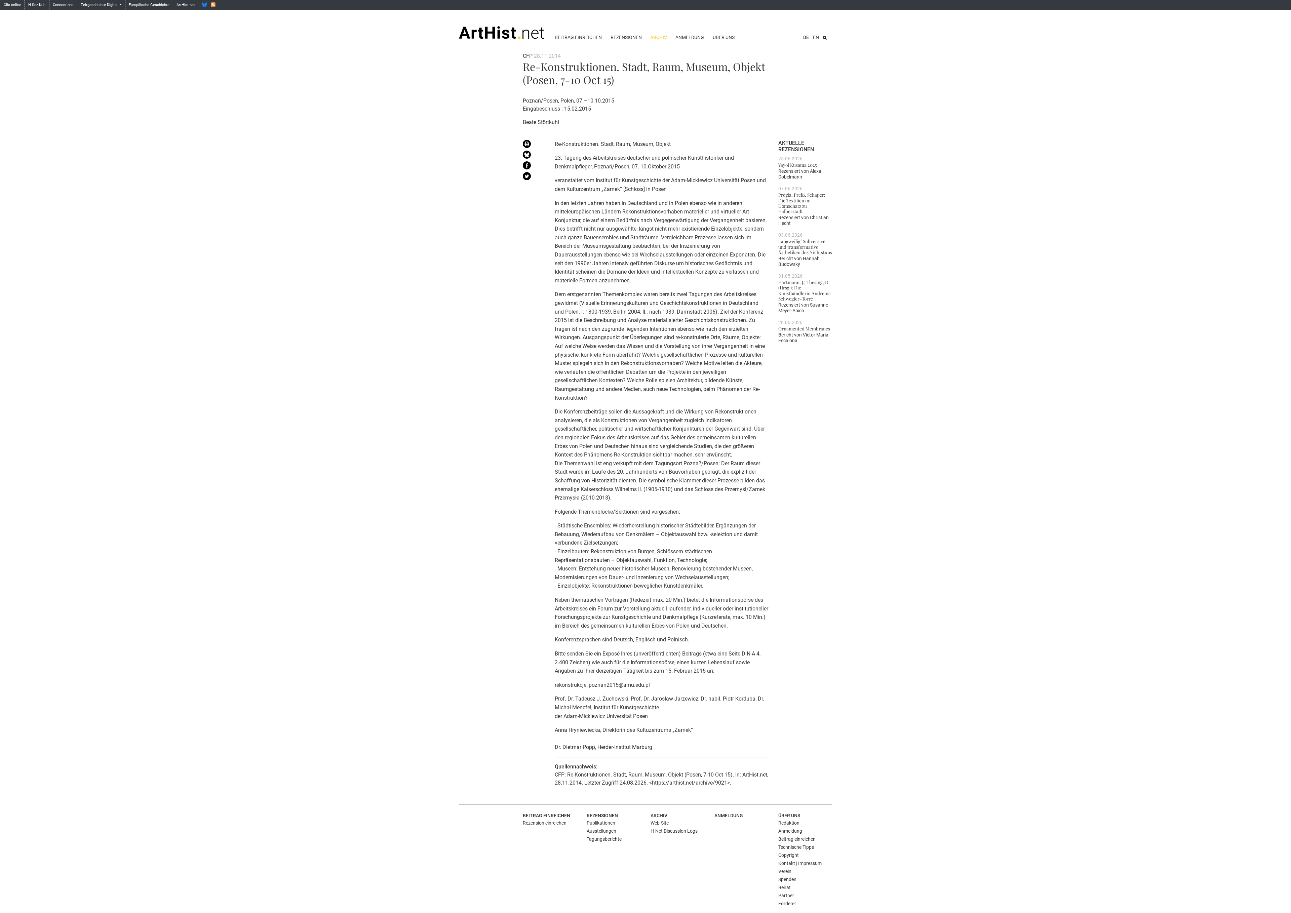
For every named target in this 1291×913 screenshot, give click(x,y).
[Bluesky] (204, 4)
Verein (784, 871)
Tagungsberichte (604, 839)
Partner (786, 895)
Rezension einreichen (544, 823)
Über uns (724, 37)
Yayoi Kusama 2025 (797, 165)
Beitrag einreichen (578, 37)
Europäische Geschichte (149, 5)
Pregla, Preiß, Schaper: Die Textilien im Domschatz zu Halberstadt (801, 203)
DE (806, 37)
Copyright (788, 855)
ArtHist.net (186, 5)
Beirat (784, 887)
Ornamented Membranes (804, 328)
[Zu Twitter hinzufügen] (534, 177)
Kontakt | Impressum (800, 863)
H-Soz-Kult (37, 5)
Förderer (787, 903)
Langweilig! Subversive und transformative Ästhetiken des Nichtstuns (805, 246)
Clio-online (12, 5)
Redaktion (788, 823)
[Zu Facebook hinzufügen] (534, 166)
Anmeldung (689, 37)
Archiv (658, 37)
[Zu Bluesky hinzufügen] (534, 156)
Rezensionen (626, 37)
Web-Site (660, 823)
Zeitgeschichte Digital (100, 5)
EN (816, 37)
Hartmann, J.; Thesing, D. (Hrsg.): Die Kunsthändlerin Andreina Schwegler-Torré (804, 290)
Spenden (787, 879)
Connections (63, 5)
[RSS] (213, 4)
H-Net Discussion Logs (674, 831)
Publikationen (601, 823)
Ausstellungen (601, 831)
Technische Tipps (796, 847)
